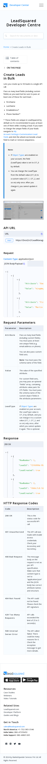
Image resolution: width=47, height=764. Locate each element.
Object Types (18, 155)
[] (25, 294)
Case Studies (9, 692)
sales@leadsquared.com (14, 726)
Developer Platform (12, 712)
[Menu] (40, 5)
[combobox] (23, 36)
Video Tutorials (10, 698)
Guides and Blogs (11, 715)
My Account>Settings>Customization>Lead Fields (20, 134)
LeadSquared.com (11, 709)
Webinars (8, 695)
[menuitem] (40, 5)
